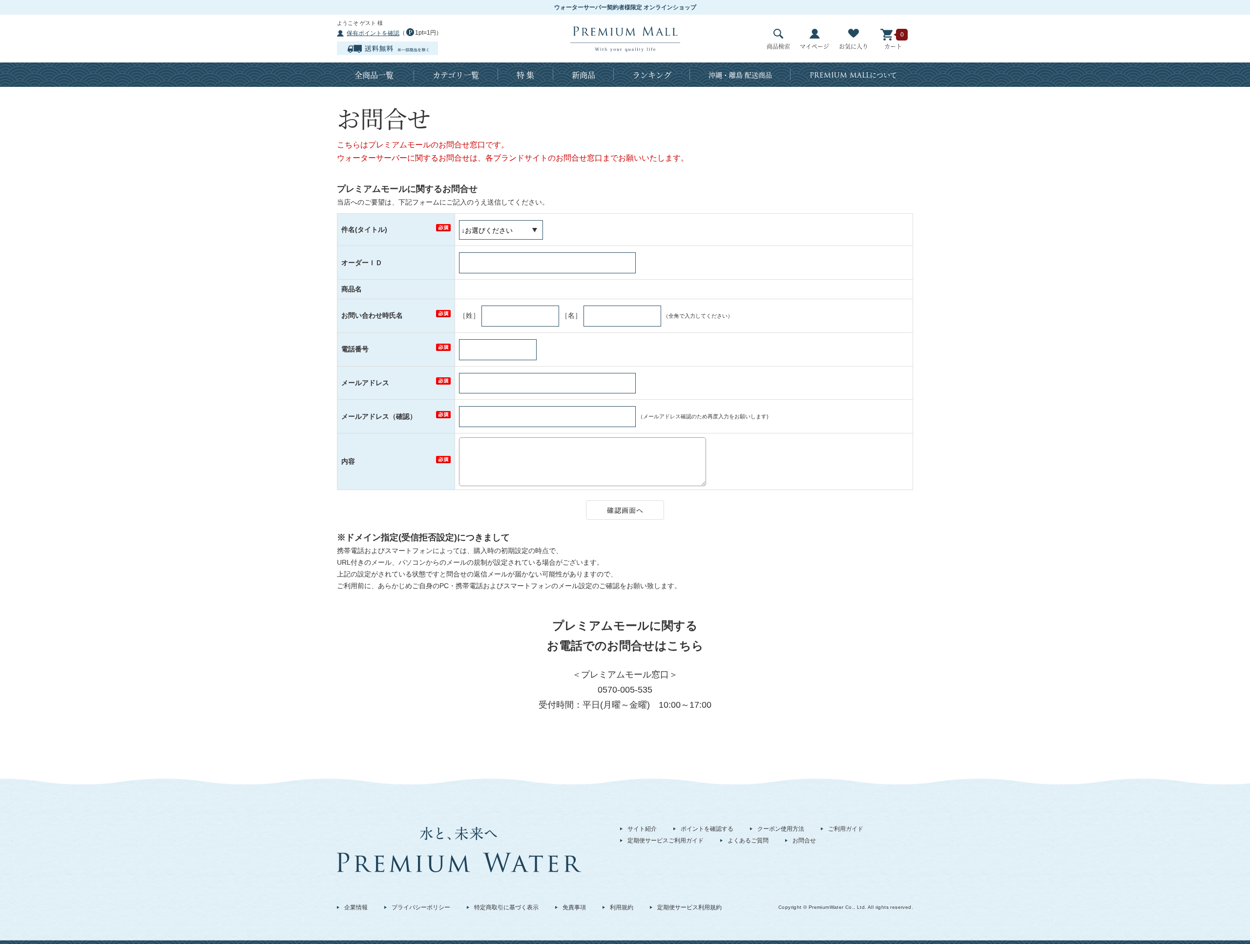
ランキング (651, 75)
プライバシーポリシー (421, 907)
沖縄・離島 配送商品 (740, 75)
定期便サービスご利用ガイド (665, 840)
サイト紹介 (642, 828)
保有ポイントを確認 (373, 33)
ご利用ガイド (845, 828)
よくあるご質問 (748, 840)
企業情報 (356, 907)
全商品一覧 (374, 75)
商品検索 (778, 46)
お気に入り (853, 46)
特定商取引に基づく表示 (506, 907)
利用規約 (621, 907)
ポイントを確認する (707, 828)
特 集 (525, 75)
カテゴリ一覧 (456, 75)
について (853, 75)
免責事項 (574, 907)
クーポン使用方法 (780, 828)
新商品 (583, 75)
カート (893, 46)
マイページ (814, 46)
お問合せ (804, 840)
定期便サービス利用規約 (689, 907)
